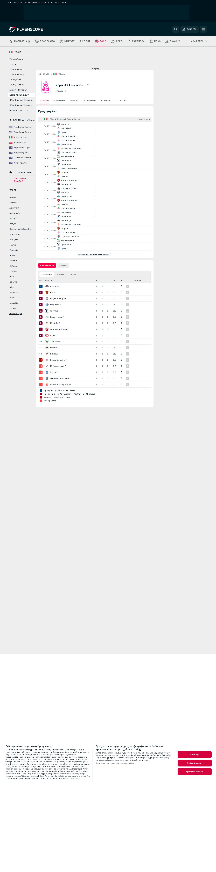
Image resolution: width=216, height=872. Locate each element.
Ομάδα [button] (48, 281)
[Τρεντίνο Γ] (47, 311)
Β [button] (121, 281)
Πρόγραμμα (89, 100)
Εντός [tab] (60, 274)
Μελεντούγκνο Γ (58, 366)
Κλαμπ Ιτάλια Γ (57, 317)
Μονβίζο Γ (55, 323)
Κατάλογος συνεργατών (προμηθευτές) (114, 763)
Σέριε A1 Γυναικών (18, 89)
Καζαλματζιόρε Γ (58, 298)
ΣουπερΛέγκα (16, 59)
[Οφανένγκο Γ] (47, 341)
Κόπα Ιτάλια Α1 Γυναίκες (21, 100)
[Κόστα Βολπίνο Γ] (47, 360)
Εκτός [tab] (72, 274)
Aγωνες (74, 100)
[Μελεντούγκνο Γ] (47, 366)
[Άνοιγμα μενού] (203, 29)
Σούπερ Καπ (15, 79)
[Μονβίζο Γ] (47, 323)
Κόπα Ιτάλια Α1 (16, 69)
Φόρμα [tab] (63, 265)
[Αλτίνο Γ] (47, 335)
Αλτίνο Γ (54, 335)
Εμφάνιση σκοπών (194, 771)
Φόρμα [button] (137, 281)
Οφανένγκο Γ (56, 341)
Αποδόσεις (59, 100)
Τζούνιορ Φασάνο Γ (59, 378)
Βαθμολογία (108, 100)
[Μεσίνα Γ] (47, 347)
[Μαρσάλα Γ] (47, 304)
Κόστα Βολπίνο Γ (58, 360)
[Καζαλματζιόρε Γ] (47, 298)
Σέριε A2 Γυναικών (19, 95)
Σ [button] (114, 281)
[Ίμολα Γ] (47, 372)
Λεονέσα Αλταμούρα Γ (60, 384)
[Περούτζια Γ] (47, 286)
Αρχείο (123, 100)
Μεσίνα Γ (54, 347)
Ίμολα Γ (54, 372)
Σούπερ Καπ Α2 (16, 84)
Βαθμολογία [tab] (47, 265)
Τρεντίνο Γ (55, 310)
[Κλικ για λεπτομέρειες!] (94, 126)
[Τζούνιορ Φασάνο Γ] (47, 378)
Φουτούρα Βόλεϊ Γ (59, 329)
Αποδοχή (194, 754)
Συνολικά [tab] (46, 274)
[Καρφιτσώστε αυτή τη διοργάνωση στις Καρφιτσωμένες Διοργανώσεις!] (87, 85)
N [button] (102, 281)
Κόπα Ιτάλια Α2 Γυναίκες (21, 105)
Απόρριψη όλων (194, 763)
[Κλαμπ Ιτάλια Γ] (47, 317)
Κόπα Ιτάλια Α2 (16, 74)
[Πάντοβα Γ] (47, 354)
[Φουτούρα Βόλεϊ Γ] (47, 329)
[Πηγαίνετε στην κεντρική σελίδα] (32, 29)
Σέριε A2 (13, 64)
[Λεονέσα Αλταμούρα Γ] (47, 384)
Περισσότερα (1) (17, 110)
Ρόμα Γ (53, 292)
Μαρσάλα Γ (55, 304)
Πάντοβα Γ (55, 353)
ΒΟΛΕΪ (46, 74)
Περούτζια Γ (56, 286)
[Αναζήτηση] (175, 29)
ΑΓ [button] (97, 281)
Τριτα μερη (75, 778)
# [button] (40, 281)
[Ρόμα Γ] (47, 292)
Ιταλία (61, 74)
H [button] (107, 281)
